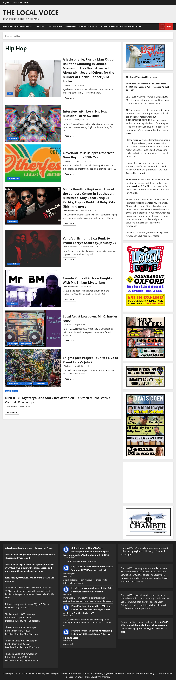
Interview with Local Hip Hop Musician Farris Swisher (33, 123)
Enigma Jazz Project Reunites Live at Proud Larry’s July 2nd (33, 368)
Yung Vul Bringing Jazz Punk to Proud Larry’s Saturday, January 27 (33, 248)
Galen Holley (77, 548)
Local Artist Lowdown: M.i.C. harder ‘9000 (33, 328)
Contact (40, 26)
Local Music (12, 138)
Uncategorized (25, 343)
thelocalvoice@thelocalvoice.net (151, 625)
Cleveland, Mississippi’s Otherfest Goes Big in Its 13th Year (33, 163)
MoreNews (90, 676)
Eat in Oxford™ (88, 26)
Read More (70, 97)
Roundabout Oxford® (62, 26)
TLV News (67, 85)
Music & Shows (13, 264)
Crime (10, 94)
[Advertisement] (148, 482)
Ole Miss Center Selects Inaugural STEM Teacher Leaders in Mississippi (88, 570)
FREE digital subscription (17, 26)
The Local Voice (31, 12)
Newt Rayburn (12, 406)
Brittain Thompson (71, 210)
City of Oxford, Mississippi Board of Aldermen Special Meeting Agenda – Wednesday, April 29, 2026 (86, 551)
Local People (13, 343)
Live (169, 26)
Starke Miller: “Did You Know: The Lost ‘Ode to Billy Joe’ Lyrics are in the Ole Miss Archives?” (87, 610)
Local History (13, 383)
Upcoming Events (41, 383)
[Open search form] (156, 26)
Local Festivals (13, 178)
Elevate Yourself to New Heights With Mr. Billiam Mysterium (33, 288)
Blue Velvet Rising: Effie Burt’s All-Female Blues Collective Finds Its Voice (87, 634)
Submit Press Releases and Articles (121, 26)
